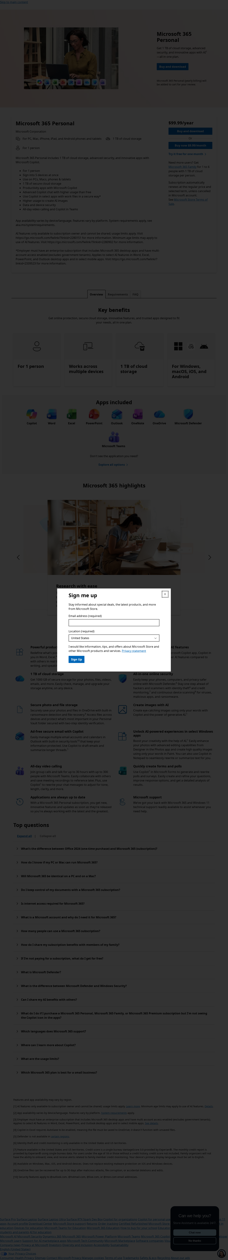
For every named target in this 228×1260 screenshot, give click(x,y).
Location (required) (81, 631)
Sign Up (76, 659)
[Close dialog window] (165, 594)
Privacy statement (134, 651)
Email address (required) (85, 616)
